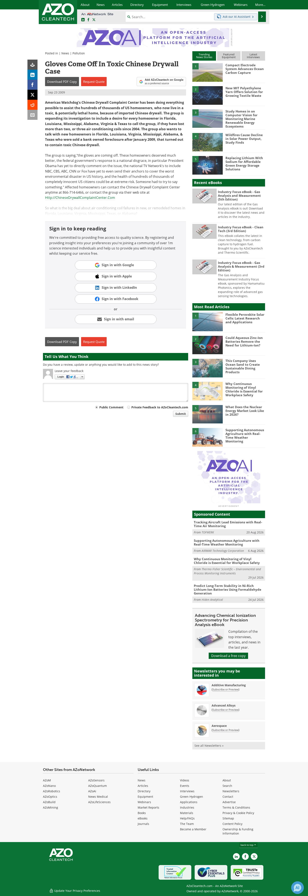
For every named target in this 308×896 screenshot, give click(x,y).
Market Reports (148, 807)
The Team (187, 824)
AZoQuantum (97, 786)
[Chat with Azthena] (297, 887)
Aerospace (219, 726)
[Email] (32, 115)
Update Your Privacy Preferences (76, 891)
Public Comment (111, 407)
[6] (207, 437)
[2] (207, 95)
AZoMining (50, 807)
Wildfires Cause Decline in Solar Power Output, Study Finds (244, 138)
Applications (188, 802)
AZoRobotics (51, 791)
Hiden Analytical (212, 600)
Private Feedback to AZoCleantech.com (159, 407)
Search (227, 786)
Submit (180, 414)
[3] (207, 118)
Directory (144, 791)
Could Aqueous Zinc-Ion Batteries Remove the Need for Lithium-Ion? (244, 341)
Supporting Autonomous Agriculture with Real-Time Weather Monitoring (244, 435)
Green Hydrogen (191, 797)
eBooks (143, 818)
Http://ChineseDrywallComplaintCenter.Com (80, 197)
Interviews (187, 791)
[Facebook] (32, 85)
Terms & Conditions (236, 807)
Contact (228, 797)
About (227, 780)
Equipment (145, 797)
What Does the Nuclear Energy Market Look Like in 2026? (244, 411)
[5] (207, 165)
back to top (247, 845)
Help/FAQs (187, 818)
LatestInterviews (253, 55)
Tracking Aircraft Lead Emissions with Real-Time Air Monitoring (228, 524)
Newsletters (231, 791)
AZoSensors (96, 780)
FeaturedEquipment (229, 55)
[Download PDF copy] (32, 65)
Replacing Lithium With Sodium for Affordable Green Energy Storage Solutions (244, 163)
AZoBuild (49, 802)
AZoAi (92, 791)
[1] (207, 72)
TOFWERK (208, 532)
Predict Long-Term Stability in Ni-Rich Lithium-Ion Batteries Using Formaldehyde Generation (227, 589)
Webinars (144, 802)
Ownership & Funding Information (238, 831)
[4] (207, 142)
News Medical (98, 797)
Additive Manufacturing (229, 685)
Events (184, 786)
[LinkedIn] (32, 75)
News (65, 53)
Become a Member (193, 829)
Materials (186, 813)
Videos (184, 780)
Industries (187, 807)
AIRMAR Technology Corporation (223, 551)
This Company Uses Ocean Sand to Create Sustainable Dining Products (242, 366)
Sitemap (228, 818)
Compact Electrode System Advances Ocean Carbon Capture (244, 69)
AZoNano (49, 786)
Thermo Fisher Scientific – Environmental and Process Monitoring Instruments (227, 571)
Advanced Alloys (224, 705)
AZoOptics (50, 797)
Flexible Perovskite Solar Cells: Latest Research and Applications (244, 318)
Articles (143, 786)
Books (142, 813)
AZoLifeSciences (99, 802)
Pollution (78, 53)
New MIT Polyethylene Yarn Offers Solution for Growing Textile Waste (244, 92)
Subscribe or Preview (225, 689)
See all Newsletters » (209, 746)
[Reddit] (32, 105)
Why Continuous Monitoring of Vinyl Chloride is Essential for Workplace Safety (244, 389)
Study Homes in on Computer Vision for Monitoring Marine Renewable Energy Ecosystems (241, 118)
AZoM (47, 780)
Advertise (229, 802)
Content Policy (232, 824)
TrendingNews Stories (204, 55)
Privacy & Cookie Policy (238, 813)
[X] (32, 95)
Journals (143, 824)
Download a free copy (228, 655)
